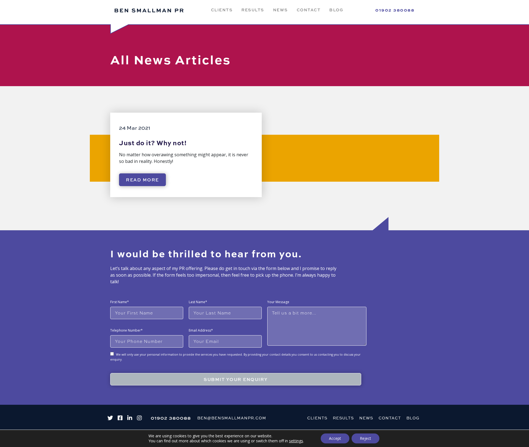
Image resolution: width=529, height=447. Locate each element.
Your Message (278, 302)
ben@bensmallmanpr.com (231, 417)
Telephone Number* (126, 330)
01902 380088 (394, 10)
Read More (142, 179)
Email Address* (201, 330)
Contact (309, 9)
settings (296, 440)
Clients (222, 9)
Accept (335, 438)
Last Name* (198, 302)
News (280, 9)
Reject (365, 438)
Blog (336, 9)
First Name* (119, 302)
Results (252, 9)
